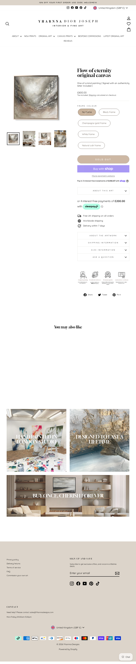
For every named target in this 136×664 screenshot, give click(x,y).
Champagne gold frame (94, 123)
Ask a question (103, 257)
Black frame (109, 112)
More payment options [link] (103, 176)
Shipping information (103, 243)
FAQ (8, 571)
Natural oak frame (91, 145)
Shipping (92, 95)
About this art (103, 191)
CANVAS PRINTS (65, 36)
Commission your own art (17, 575)
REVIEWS (68, 41)
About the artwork (103, 236)
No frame (87, 112)
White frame (88, 134)
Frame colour (87, 106)
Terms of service (14, 567)
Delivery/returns (13, 563)
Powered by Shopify (68, 649)
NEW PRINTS (30, 36)
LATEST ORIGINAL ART (113, 36)
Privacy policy (13, 559)
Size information (103, 250)
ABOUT (15, 36)
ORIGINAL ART (45, 36)
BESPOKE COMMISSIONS (89, 36)
